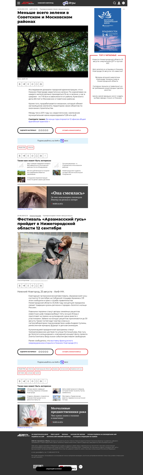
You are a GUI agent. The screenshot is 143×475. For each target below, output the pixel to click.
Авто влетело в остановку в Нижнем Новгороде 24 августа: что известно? (108, 70)
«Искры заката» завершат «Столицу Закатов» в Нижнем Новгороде (37, 390)
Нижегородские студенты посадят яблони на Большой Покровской (72, 172)
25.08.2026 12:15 (22, 216)
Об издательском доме (40, 434)
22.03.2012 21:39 (22, 9)
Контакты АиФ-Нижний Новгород (58, 436)
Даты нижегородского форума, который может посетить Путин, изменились (73, 390)
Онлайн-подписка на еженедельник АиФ (102, 434)
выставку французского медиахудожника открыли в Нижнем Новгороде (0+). (53, 342)
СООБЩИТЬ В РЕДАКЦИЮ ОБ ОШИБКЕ (85, 436)
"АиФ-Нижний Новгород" (39, 280)
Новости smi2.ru (24, 209)
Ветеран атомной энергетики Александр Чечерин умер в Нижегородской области (107, 79)
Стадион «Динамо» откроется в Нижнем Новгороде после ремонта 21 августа (38, 398)
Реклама (65, 434)
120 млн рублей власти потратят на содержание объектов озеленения (38, 172)
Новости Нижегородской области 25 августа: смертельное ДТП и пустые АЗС (107, 61)
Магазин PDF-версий (78, 434)
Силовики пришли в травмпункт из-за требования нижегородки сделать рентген (107, 88)
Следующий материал (54, 469)
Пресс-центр (55, 434)
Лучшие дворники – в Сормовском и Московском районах (72, 165)
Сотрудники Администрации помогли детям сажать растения (38, 178)
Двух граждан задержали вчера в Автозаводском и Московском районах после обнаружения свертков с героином (33, 166)
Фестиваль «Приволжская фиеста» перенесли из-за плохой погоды (73, 398)
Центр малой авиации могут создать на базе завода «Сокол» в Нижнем (108, 97)
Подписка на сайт (38, 436)
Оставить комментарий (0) (71, 130)
